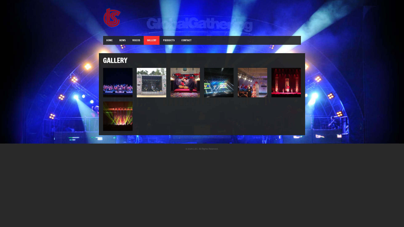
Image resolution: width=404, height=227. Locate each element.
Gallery (151, 40)
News (122, 40)
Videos (136, 40)
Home (109, 40)
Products (169, 40)
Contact (186, 40)
